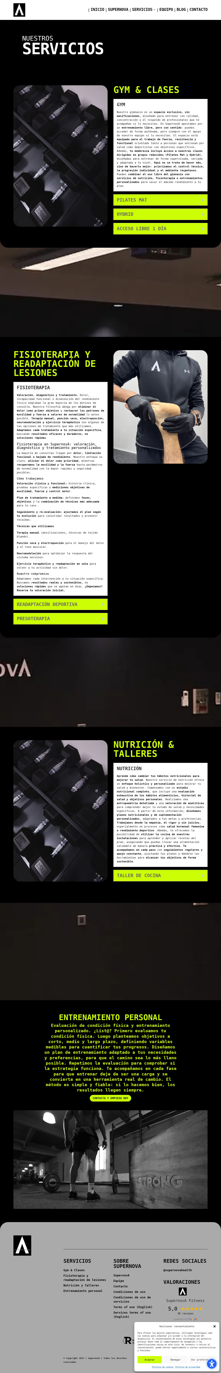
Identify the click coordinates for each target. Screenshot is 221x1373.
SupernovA (118, 10)
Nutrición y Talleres (81, 1285)
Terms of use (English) (133, 1307)
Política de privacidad (187, 1367)
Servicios (142, 10)
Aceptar (150, 1359)
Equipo (166, 10)
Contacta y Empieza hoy (110, 1098)
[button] (214, 1326)
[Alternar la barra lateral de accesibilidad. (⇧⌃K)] (212, 1364)
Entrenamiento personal (83, 1291)
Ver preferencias (202, 1359)
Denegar (176, 1359)
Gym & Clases (74, 1270)
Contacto (198, 10)
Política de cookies (163, 1367)
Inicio (97, 10)
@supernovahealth (177, 1270)
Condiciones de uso (129, 1292)
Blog (181, 10)
